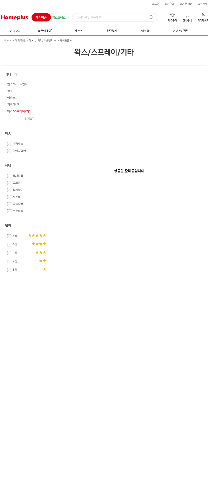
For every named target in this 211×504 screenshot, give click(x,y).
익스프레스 (59, 17)
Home (7, 40)
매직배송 (41, 17)
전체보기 (30, 118)
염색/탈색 (13, 104)
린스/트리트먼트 (17, 84)
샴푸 (10, 91)
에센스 (11, 98)
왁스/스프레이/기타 (19, 111)
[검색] (153, 17)
